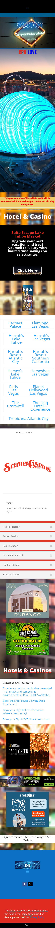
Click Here (27, 270)
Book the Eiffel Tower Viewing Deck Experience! (24, 702)
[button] (45, 917)
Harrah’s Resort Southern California (40, 356)
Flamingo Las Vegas (40, 324)
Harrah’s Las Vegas (41, 337)
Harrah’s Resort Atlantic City (15, 356)
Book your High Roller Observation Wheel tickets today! (23, 711)
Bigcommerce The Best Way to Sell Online (27, 838)
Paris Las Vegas (13, 390)
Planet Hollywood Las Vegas (38, 390)
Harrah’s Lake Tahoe (16, 339)
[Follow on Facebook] (24, 884)
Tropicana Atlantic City (29, 418)
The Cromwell (15, 404)
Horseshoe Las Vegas (40, 372)
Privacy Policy (37, 917)
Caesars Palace (15, 324)
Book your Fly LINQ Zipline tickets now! (26, 719)
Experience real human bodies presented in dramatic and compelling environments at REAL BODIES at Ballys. (27, 692)
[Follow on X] (30, 884)
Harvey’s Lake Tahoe (15, 374)
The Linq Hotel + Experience (40, 406)
